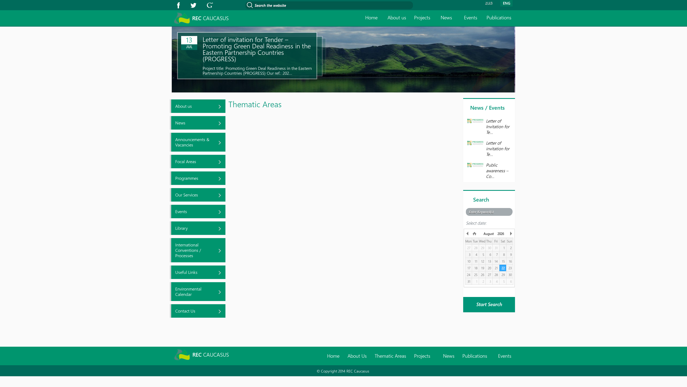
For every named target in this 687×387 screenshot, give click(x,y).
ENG (506, 3)
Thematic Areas (390, 356)
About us (397, 17)
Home (371, 17)
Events (470, 17)
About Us (357, 356)
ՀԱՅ (488, 3)
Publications (499, 17)
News (446, 17)
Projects (422, 17)
